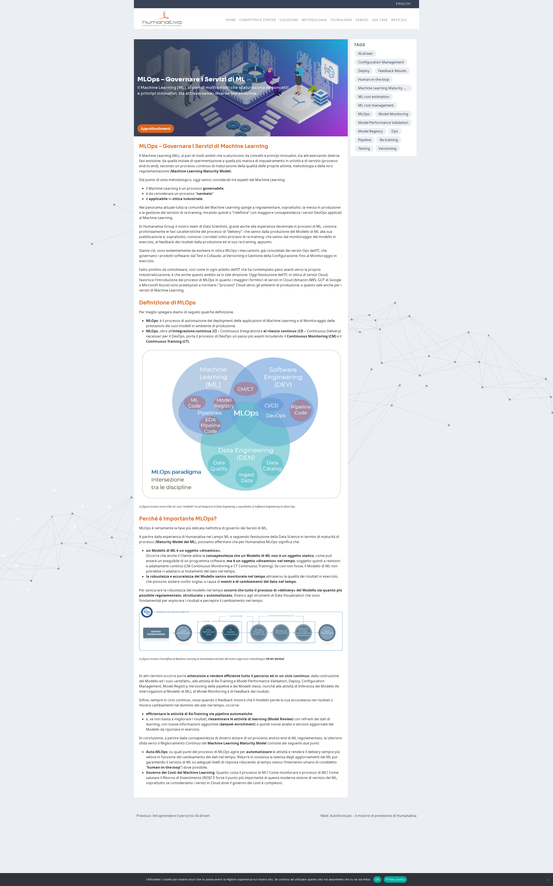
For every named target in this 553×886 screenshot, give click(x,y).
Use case (380, 20)
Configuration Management (381, 62)
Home (231, 20)
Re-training (389, 139)
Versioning (387, 148)
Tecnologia (341, 20)
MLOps (364, 114)
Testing (364, 148)
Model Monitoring (393, 114)
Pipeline (364, 139)
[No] (547, 879)
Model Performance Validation (383, 122)
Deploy (364, 70)
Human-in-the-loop (373, 79)
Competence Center (257, 20)
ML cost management (376, 105)
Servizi (362, 20)
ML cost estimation (373, 96)
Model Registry (370, 131)
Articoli (399, 20)
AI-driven (365, 53)
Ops (394, 131)
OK (377, 879)
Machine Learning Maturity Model (385, 88)
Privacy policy (395, 879)
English (403, 4)
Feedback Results (392, 70)
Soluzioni (289, 20)
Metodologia (314, 20)
